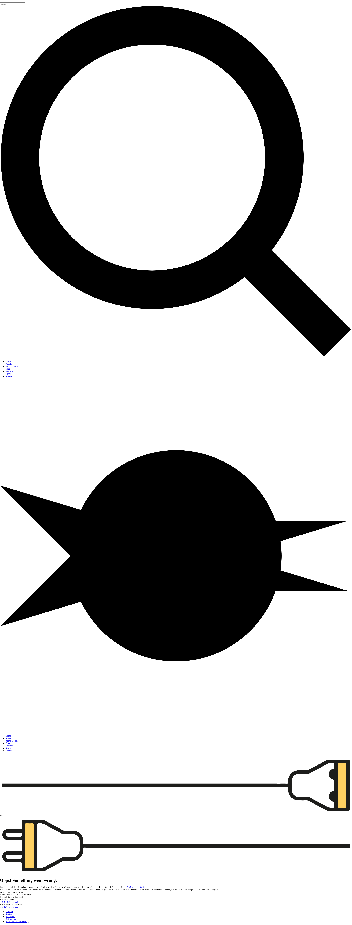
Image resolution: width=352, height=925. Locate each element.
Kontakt (9, 376)
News (8, 374)
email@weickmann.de (9, 907)
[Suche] (176, 181)
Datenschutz (11, 919)
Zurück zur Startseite (136, 887)
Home (8, 361)
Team (8, 369)
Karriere (9, 371)
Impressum (10, 916)
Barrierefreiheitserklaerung (17, 921)
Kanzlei (9, 364)
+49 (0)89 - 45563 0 (11, 902)
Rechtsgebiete (12, 366)
